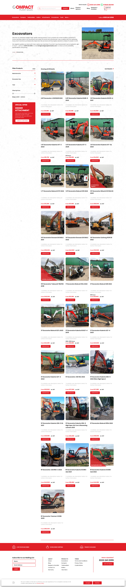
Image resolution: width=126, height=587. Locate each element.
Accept (88, 583)
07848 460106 (108, 5)
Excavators (64, 561)
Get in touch (108, 563)
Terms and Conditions (81, 561)
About (72, 8)
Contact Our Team (22, 120)
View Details (45, 114)
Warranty (51, 570)
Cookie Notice (79, 565)
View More (64, 570)
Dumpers (64, 563)
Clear (33, 68)
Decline (97, 583)
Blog (88, 8)
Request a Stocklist (94, 8)
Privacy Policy (79, 563)
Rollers (63, 567)
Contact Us (51, 567)
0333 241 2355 (95, 5)
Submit (16, 569)
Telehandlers (65, 565)
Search (65, 8)
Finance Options (78, 8)
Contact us (107, 8)
